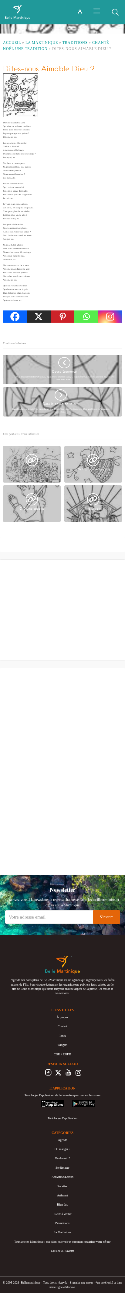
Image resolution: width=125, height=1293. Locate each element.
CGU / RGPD (62, 1054)
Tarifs (62, 1035)
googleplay (79, 1101)
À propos (62, 1017)
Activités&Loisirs (62, 1176)
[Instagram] (110, 316)
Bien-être (62, 1204)
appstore (46, 1101)
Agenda (62, 1139)
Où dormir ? (62, 1158)
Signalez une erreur (81, 1282)
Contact (62, 1026)
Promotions (62, 1223)
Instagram (78, 1074)
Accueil (12, 43)
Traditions (75, 43)
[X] (38, 316)
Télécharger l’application (62, 1118)
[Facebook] (15, 316)
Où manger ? (62, 1149)
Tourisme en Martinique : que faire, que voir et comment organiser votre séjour (62, 1241)
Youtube (68, 1074)
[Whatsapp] (86, 316)
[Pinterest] (62, 316)
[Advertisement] (52, 611)
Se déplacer (62, 1167)
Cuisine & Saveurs (62, 1250)
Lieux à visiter (62, 1213)
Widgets (62, 1045)
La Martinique (41, 43)
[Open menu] (96, 11)
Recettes (62, 1186)
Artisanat (62, 1195)
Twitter (58, 1074)
